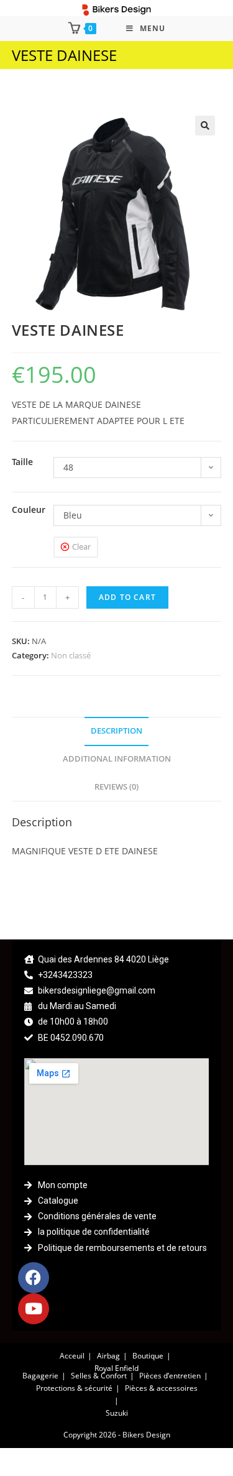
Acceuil (72, 1355)
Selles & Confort (99, 1375)
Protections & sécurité (74, 1388)
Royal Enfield (116, 1368)
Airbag (108, 1355)
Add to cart (127, 597)
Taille (22, 462)
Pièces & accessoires (161, 1388)
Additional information (117, 759)
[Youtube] (33, 1308)
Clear (81, 546)
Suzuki (117, 1413)
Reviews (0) (116, 787)
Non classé (71, 655)
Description (116, 731)
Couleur (28, 509)
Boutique (147, 1355)
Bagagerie (40, 1375)
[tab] (117, 731)
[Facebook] (33, 1277)
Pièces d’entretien (170, 1375)
